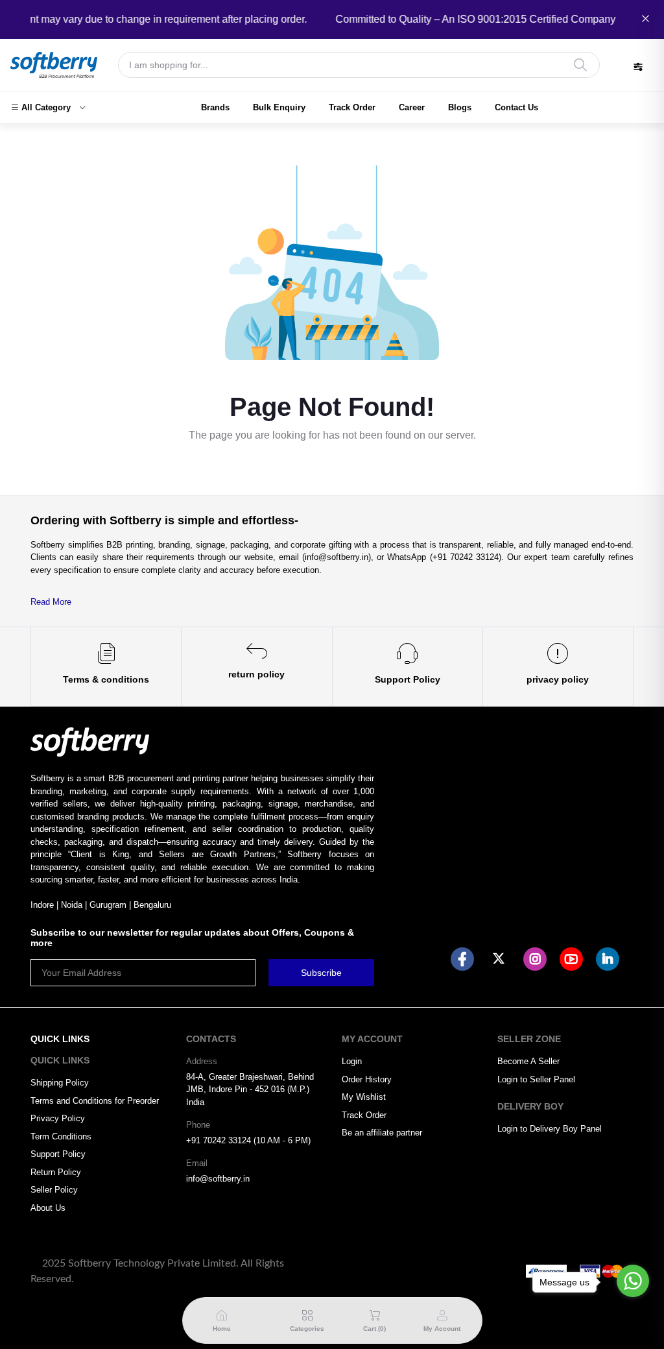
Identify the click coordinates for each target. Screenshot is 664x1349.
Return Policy (55, 1172)
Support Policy (58, 1154)
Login (352, 1061)
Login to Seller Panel (536, 1079)
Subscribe (321, 972)
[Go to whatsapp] (633, 1281)
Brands (215, 107)
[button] (48, 107)
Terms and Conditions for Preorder (94, 1101)
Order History (367, 1079)
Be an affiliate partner (382, 1132)
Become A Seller (528, 1061)
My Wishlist (364, 1097)
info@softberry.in (218, 1179)
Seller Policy (54, 1190)
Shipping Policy (59, 1083)
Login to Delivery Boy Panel (549, 1129)
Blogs (459, 107)
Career (412, 107)
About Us (47, 1208)
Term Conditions (60, 1136)
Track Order (352, 107)
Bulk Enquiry (279, 107)
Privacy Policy (57, 1118)
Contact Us (516, 107)
